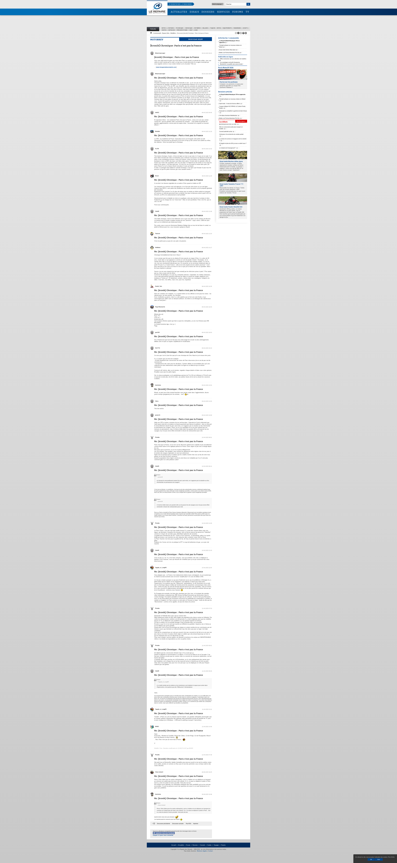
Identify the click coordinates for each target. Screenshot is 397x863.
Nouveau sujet (195, 39)
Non (378, 859)
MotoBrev (197, 28)
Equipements (227, 28)
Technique (179, 28)
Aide (196, 30)
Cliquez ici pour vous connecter (163, 835)
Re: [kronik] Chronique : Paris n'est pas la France (178, 78)
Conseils (202, 845)
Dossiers (195, 845)
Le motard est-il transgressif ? (229, 148)
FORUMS (237, 11)
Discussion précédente (163, 823)
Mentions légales (202, 851)
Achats (245, 28)
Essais (188, 845)
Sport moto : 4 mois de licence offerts (231, 103)
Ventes (164, 30)
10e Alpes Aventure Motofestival (229, 115)
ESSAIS (194, 11)
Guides (209, 845)
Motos (219, 28)
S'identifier (174, 4)
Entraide (171, 30)
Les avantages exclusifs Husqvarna (230, 62)
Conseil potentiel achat (227, 131)
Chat (191, 30)
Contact (210, 851)
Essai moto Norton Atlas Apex (228, 50)
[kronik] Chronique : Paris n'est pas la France (176, 57)
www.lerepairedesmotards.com (166, 67)
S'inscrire (187, 4)
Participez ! (241, 121)
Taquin (212, 28)
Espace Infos (165, 33)
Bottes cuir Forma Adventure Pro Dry (230, 52)
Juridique (189, 28)
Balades (205, 28)
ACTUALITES (179, 11)
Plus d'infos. (391, 857)
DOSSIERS (208, 11)
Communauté (157, 33)
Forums (153, 29)
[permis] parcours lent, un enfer (229, 124)
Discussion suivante (178, 823)
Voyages (216, 845)
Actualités (181, 845)
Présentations (182, 30)
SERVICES (223, 11)
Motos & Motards (168, 28)
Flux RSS (188, 823)
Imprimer (195, 823)
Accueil (173, 845)
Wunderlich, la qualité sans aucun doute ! (231, 64)
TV (247, 11)
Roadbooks (237, 28)
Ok (371, 859)
